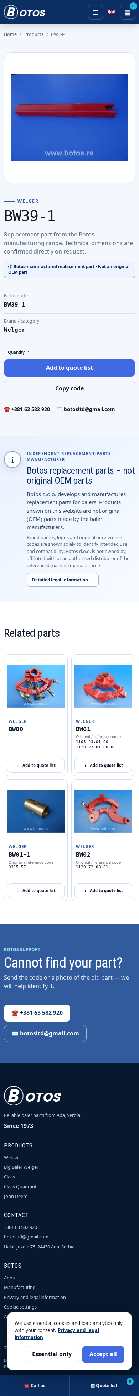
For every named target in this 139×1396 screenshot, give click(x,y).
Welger (11, 1157)
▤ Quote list (111, 1384)
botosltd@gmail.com (26, 1237)
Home (10, 34)
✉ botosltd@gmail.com (85, 409)
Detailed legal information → (62, 579)
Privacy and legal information (35, 1297)
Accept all (103, 1354)
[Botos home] (24, 12)
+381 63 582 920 (20, 1227)
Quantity (16, 352)
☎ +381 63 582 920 (27, 409)
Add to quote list (69, 368)
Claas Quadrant (20, 1186)
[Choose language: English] (111, 12)
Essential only (52, 1354)
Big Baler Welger (21, 1167)
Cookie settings (20, 1307)
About (10, 1277)
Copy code (69, 388)
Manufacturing (20, 1287)
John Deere (15, 1196)
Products (33, 34)
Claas (9, 1176)
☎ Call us (34, 1385)
